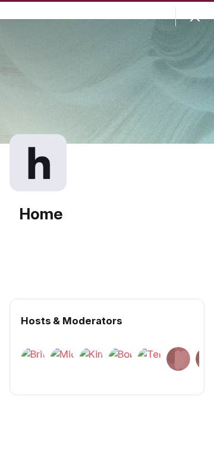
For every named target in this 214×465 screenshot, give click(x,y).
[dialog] (107, 232)
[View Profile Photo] (38, 162)
